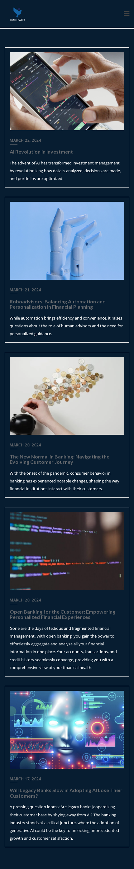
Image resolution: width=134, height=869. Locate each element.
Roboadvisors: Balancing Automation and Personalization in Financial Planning (58, 304)
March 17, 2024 (25, 778)
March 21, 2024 (25, 289)
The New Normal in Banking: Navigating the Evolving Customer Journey (59, 459)
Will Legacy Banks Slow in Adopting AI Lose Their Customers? (66, 793)
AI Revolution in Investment (41, 151)
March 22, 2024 (25, 140)
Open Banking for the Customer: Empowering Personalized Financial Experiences (62, 614)
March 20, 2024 (25, 445)
